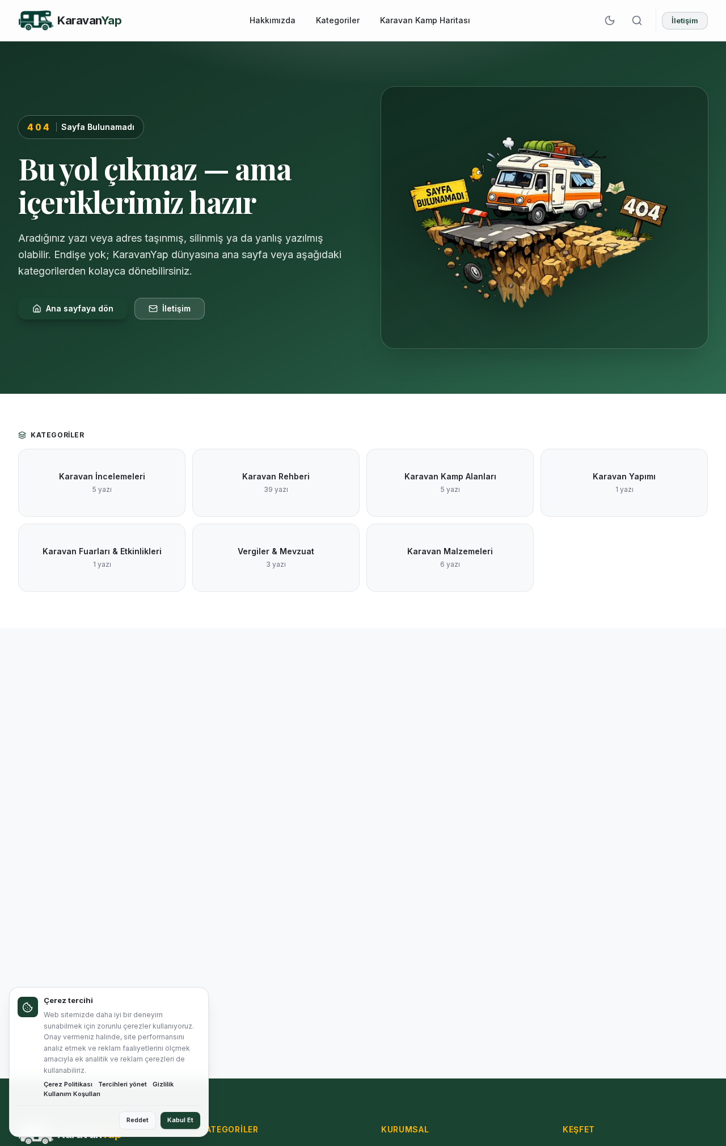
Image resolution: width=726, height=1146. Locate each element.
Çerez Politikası (68, 1084)
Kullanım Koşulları (72, 1094)
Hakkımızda (273, 20)
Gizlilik (163, 1084)
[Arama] (637, 20)
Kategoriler (338, 20)
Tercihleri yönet (122, 1084)
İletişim (685, 20)
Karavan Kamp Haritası (425, 20)
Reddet (137, 1120)
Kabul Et (180, 1120)
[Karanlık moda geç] (610, 20)
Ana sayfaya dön (79, 308)
